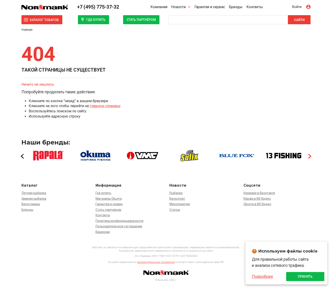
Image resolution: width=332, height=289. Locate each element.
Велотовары (30, 204)
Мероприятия (179, 204)
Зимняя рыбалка (33, 198)
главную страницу (105, 106)
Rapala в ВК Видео (257, 198)
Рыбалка (175, 193)
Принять (305, 276)
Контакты (254, 7)
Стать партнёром (141, 20)
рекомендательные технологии (156, 262)
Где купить (95, 20)
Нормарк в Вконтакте (259, 193)
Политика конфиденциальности (119, 221)
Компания (158, 7)
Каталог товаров (44, 20)
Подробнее (262, 276)
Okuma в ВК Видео (257, 204)
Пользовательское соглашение (119, 226)
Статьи (174, 210)
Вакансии (103, 232)
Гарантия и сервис (209, 7)
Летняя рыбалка (33, 193)
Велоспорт (177, 198)
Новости (178, 7)
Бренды (236, 7)
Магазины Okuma (109, 198)
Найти (299, 20)
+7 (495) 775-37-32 (98, 7)
